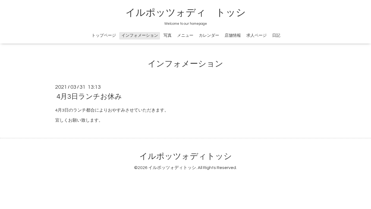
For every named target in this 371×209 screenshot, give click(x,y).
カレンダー (209, 35)
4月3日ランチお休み (89, 96)
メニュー (185, 35)
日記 (276, 35)
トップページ (104, 35)
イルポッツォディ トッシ (185, 13)
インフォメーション (139, 35)
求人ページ (256, 35)
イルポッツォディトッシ (185, 156)
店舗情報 (233, 35)
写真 (168, 35)
